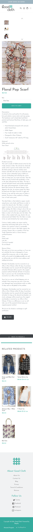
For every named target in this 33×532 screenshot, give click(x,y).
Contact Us (16, 478)
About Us (16, 475)
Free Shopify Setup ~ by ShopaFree (16, 527)
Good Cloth (18, 521)
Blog (16, 481)
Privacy (16, 484)
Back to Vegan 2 (18, 337)
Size (3, 97)
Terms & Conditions (16, 487)
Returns (16, 490)
